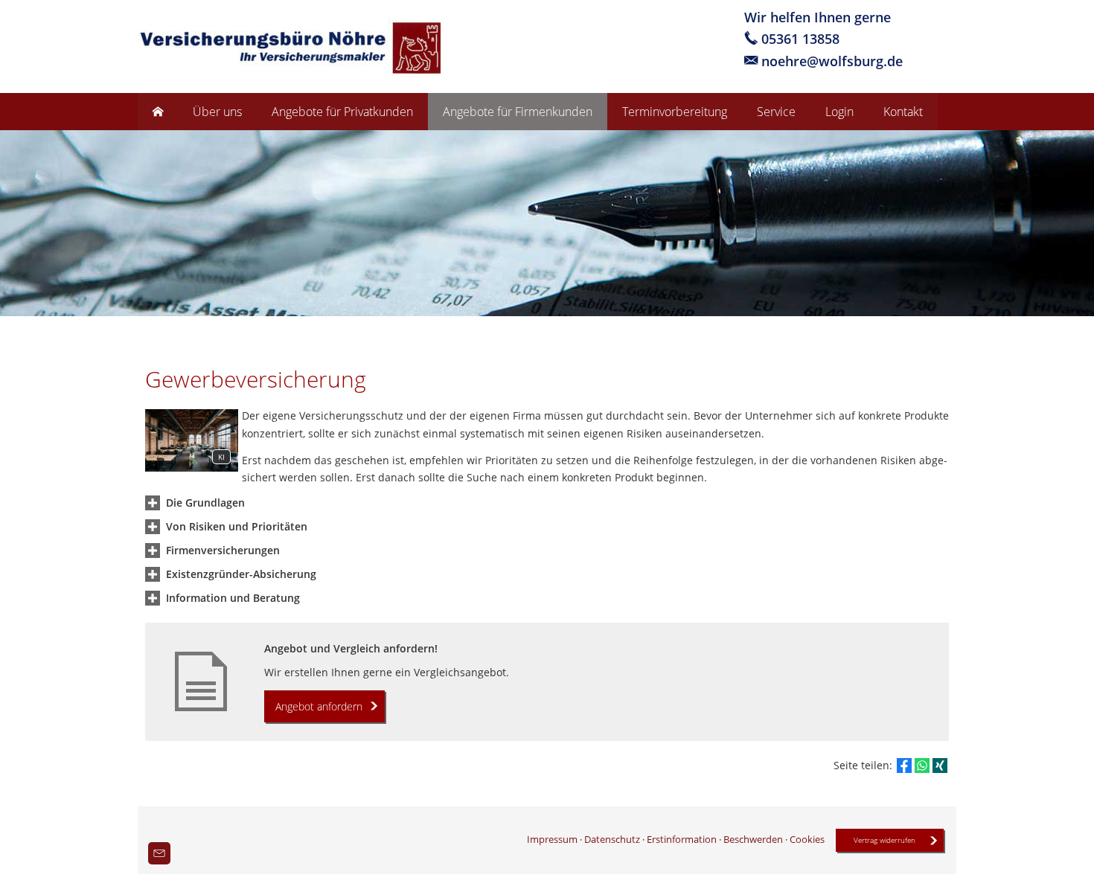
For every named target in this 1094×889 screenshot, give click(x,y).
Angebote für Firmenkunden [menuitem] (517, 111)
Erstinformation (682, 839)
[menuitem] (158, 111)
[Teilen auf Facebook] (904, 765)
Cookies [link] (807, 839)
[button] (205, 502)
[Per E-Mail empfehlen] (159, 853)
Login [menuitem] (839, 111)
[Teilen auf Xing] (940, 765)
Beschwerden (753, 839)
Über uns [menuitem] (217, 111)
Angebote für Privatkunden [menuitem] (342, 111)
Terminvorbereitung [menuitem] (674, 111)
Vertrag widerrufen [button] (884, 840)
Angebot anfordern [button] (318, 706)
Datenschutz (612, 839)
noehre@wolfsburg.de (832, 60)
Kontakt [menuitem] (903, 111)
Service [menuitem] (776, 111)
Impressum (552, 839)
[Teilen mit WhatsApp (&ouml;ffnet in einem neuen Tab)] (922, 765)
